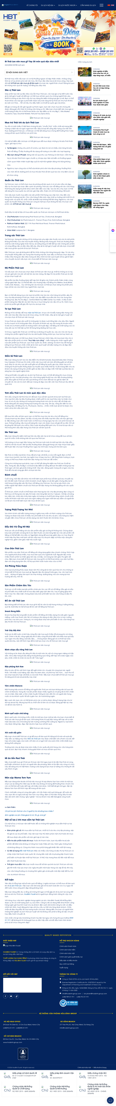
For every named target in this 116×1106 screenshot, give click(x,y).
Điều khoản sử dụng (100, 1067)
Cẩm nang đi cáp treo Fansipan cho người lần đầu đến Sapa (102, 190)
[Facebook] (5, 996)
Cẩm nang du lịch (88, 5)
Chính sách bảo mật (67, 953)
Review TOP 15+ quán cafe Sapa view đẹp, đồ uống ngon (101, 205)
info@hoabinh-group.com (71, 993)
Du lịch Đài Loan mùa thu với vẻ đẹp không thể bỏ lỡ (101, 88)
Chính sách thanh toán (68, 946)
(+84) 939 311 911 (68, 997)
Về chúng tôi (32, 5)
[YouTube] (11, 996)
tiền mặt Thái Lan (26, 851)
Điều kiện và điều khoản (68, 960)
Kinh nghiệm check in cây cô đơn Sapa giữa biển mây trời (101, 176)
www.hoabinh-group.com (12, 1042)
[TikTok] (16, 996)
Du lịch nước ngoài (67, 5)
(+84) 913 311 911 (83, 997)
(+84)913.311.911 (9, 1028)
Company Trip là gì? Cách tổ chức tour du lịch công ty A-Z (101, 132)
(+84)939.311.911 (22, 1028)
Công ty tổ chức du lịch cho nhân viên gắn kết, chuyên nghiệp (102, 117)
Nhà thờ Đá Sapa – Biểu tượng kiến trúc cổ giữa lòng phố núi (102, 146)
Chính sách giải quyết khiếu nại (71, 957)
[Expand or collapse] (71, 72)
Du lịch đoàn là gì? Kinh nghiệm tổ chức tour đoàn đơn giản (101, 102)
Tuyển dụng (64, 967)
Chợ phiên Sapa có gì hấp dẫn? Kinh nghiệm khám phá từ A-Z (101, 161)
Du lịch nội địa (47, 5)
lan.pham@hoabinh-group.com (95, 993)
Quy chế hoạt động (67, 964)
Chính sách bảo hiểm (67, 950)
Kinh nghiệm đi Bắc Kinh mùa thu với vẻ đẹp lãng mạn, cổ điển (101, 73)
